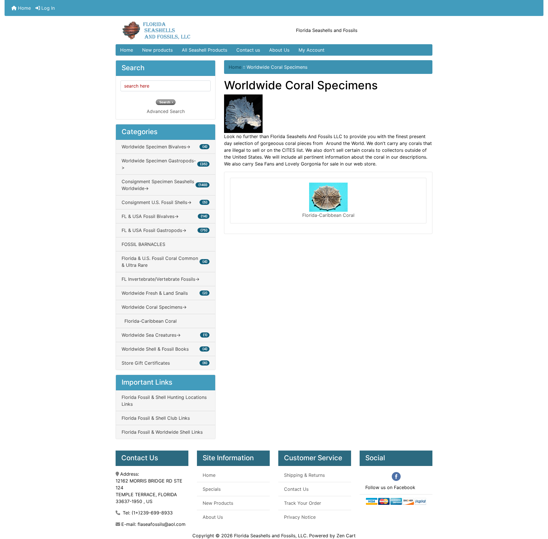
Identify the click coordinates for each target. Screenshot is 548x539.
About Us (279, 50)
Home (24, 8)
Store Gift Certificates (164, 363)
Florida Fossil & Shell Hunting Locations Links (164, 400)
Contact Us (296, 489)
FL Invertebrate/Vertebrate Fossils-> (161, 279)
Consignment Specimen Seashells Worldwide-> (164, 185)
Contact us (248, 50)
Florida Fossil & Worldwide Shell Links (162, 432)
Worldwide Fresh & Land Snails (164, 293)
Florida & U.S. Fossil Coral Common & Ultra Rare (164, 261)
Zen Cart (346, 535)
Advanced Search (166, 111)
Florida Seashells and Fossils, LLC (270, 535)
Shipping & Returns (304, 475)
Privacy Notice (300, 517)
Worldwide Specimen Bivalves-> (164, 147)
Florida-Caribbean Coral (149, 321)
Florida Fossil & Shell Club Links (156, 418)
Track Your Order (302, 503)
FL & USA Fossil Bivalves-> (164, 216)
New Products (218, 503)
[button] (537, 510)
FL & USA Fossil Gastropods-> (164, 230)
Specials (212, 489)
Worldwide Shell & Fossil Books (164, 349)
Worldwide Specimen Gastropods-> (164, 164)
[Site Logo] (168, 30)
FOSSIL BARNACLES (143, 244)
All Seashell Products (204, 50)
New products (157, 50)
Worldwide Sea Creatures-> (164, 335)
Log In (47, 8)
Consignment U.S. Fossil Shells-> (164, 202)
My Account (312, 50)
